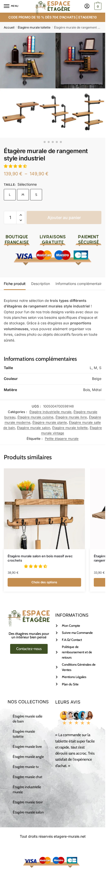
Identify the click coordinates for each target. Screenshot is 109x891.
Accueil (9, 27)
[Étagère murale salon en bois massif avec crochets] (44, 508)
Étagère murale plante (49, 422)
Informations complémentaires (80, 283)
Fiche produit (15, 283)
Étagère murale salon (33, 428)
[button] (16, 166)
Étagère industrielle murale (50, 412)
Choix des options (44, 582)
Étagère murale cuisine (35, 417)
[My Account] (87, 6)
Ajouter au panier (64, 217)
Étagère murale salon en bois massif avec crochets (40, 558)
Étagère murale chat (27, 777)
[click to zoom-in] (52, 85)
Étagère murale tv (26, 766)
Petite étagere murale (62, 439)
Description (40, 283)
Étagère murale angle (28, 756)
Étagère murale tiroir (28, 802)
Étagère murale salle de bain (27, 719)
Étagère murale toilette (34, 27)
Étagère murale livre (71, 417)
